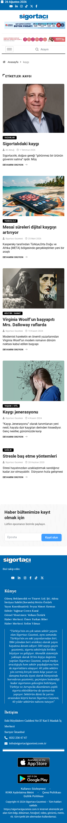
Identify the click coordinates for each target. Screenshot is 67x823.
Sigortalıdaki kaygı (21, 143)
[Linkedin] (19, 578)
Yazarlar (9, 138)
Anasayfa (13, 62)
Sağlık (8, 450)
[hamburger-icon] (9, 49)
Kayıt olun (51, 537)
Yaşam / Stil (11, 406)
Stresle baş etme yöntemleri (30, 456)
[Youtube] (12, 578)
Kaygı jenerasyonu (20, 412)
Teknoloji (10, 221)
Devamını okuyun (13, 164)
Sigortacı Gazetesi (14, 238)
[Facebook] (30, 578)
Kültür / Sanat (12, 313)
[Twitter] (42, 578)
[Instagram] (25, 578)
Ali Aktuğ (10, 150)
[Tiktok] (36, 578)
